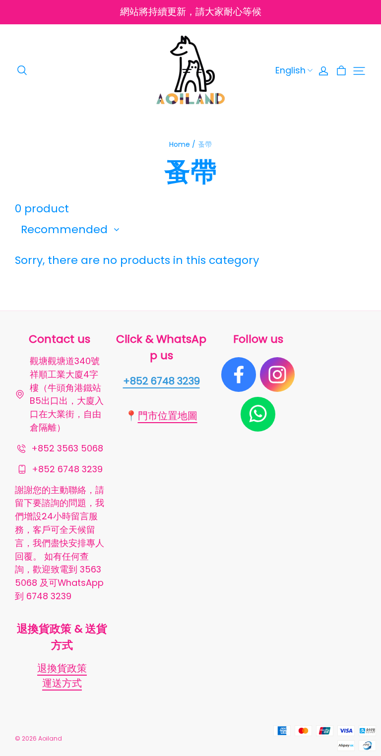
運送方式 (62, 683)
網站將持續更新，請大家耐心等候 (190, 11)
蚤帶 (205, 144)
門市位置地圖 (167, 416)
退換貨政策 (62, 668)
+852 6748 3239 (161, 381)
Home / (182, 144)
